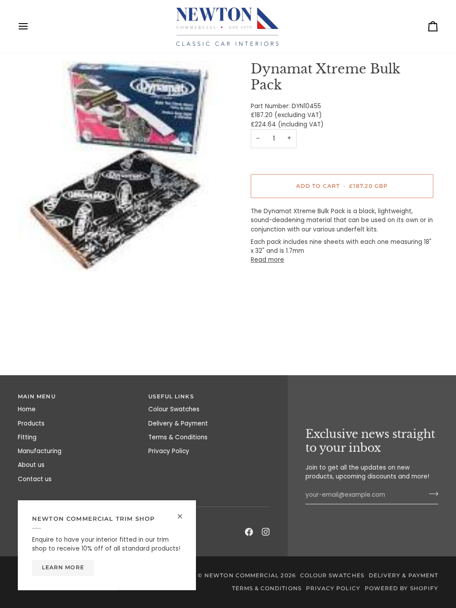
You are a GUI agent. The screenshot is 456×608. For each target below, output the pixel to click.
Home (27, 409)
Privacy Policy (168, 451)
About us (31, 465)
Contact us (35, 479)
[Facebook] (249, 532)
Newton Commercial (241, 575)
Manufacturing (39, 451)
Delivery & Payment (178, 423)
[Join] (430, 494)
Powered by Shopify (401, 588)
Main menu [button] (37, 396)
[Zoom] (123, 166)
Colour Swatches (174, 409)
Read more (267, 259)
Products (31, 423)
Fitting (27, 437)
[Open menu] (31, 26)
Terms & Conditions (178, 437)
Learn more (63, 567)
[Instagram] (266, 532)
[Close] (183, 512)
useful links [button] (171, 396)
